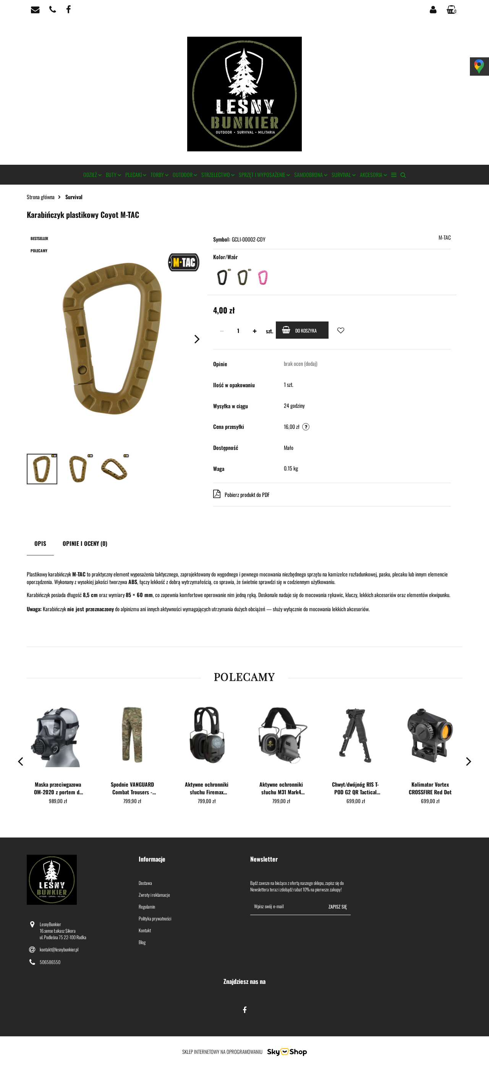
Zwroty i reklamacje (154, 894)
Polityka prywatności (155, 918)
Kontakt (145, 930)
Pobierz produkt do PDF (247, 494)
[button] (189, 859)
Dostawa (145, 883)
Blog (142, 942)
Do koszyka (306, 330)
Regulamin (147, 906)
